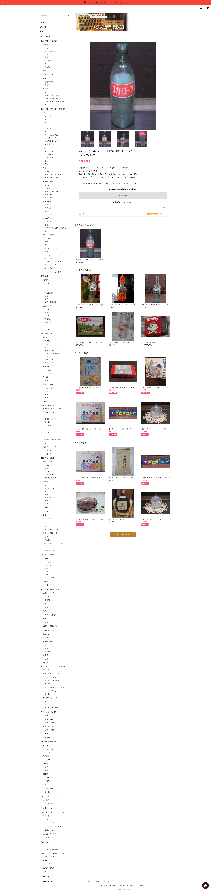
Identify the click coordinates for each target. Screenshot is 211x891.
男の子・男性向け (51, 615)
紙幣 (46, 767)
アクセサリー (50, 129)
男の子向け (49, 74)
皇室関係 (46, 756)
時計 (46, 585)
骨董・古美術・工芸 (50, 533)
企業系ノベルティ (49, 181)
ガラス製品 (49, 363)
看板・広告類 (50, 198)
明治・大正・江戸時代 (49, 712)
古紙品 (47, 752)
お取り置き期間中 (51, 849)
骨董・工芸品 (50, 360)
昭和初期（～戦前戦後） (50, 41)
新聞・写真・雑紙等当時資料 (55, 102)
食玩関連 (46, 800)
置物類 (47, 600)
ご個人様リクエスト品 (51, 846)
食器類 (47, 67)
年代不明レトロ (47, 334)
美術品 (45, 377)
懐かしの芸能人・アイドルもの (52, 812)
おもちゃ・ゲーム (51, 264)
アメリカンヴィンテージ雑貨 (53, 687)
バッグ (47, 864)
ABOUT (43, 27)
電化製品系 (47, 508)
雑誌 (44, 785)
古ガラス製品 (50, 749)
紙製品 (45, 89)
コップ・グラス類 (51, 708)
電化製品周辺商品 (51, 135)
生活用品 (46, 634)
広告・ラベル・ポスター (54, 99)
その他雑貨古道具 (51, 141)
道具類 (45, 45)
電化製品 (48, 61)
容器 (46, 48)
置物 (46, 225)
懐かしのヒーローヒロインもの (54, 544)
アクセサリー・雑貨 (52, 680)
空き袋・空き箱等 (51, 191)
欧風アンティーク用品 (51, 674)
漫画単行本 (49, 172)
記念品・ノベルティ (50, 834)
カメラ (47, 205)
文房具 (47, 319)
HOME (43, 22)
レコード (46, 816)
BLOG (42, 32)
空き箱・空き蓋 (50, 804)
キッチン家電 (50, 214)
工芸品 (47, 144)
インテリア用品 (50, 677)
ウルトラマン (50, 547)
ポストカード (50, 451)
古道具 (45, 655)
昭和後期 (44, 276)
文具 (46, 55)
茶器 (46, 394)
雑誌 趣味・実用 (51, 178)
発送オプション (47, 808)
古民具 (45, 734)
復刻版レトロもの (49, 412)
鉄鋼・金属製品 (50, 723)
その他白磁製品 (50, 578)
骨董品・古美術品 (47, 555)
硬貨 (46, 770)
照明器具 (48, 370)
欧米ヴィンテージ (49, 447)
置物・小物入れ (50, 194)
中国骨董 (46, 581)
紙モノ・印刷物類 (51, 529)
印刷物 (45, 401)
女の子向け (49, 158)
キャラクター (48, 426)
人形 (46, 164)
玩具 (46, 58)
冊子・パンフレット (52, 96)
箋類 (46, 105)
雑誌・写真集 (50, 730)
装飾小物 (48, 454)
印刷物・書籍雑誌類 (50, 626)
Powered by (120, 889)
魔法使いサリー (50, 551)
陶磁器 (47, 737)
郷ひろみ (48, 820)
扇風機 (47, 211)
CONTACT (44, 876)
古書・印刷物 (48, 726)
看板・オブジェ (50, 475)
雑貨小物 (48, 322)
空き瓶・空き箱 (50, 138)
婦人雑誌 (48, 519)
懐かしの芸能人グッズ (51, 268)
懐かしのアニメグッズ (51, 248)
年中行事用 (49, 155)
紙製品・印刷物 (50, 478)
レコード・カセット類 (53, 261)
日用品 (47, 120)
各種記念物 (47, 218)
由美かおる (49, 830)
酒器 (46, 575)
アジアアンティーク (50, 698)
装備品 (47, 778)
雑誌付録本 (49, 82)
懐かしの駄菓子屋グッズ (50, 796)
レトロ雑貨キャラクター (52, 440)
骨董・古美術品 (49, 235)
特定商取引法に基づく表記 (102, 881)
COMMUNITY (46, 881)
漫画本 (47, 85)
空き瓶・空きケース (52, 350)
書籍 (44, 78)
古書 (44, 326)
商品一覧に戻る (123, 535)
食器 (46, 571)
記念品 (47, 781)
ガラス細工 (49, 565)
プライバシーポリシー (83, 881)
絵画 (46, 381)
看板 (46, 64)
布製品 (47, 540)
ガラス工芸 (49, 391)
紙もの (47, 161)
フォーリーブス (50, 823)
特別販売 (44, 842)
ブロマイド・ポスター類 (52, 826)
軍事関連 (46, 774)
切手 (46, 430)
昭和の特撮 (49, 258)
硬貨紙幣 (46, 763)
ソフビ (47, 185)
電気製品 (48, 116)
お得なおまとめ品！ (48, 630)
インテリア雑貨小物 (52, 353)
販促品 (47, 651)
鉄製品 (47, 238)
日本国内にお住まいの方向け (123, 202)
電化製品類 (47, 201)
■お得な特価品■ (47, 458)
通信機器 (48, 208)
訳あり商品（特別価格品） (51, 589)
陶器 (46, 242)
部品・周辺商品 (50, 52)
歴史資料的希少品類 (48, 742)
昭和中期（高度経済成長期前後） (53, 109)
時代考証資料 (48, 788)
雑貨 (46, 296)
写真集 (47, 329)
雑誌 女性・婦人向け (53, 175)
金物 (46, 659)
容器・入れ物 (50, 388)
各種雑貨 (46, 838)
